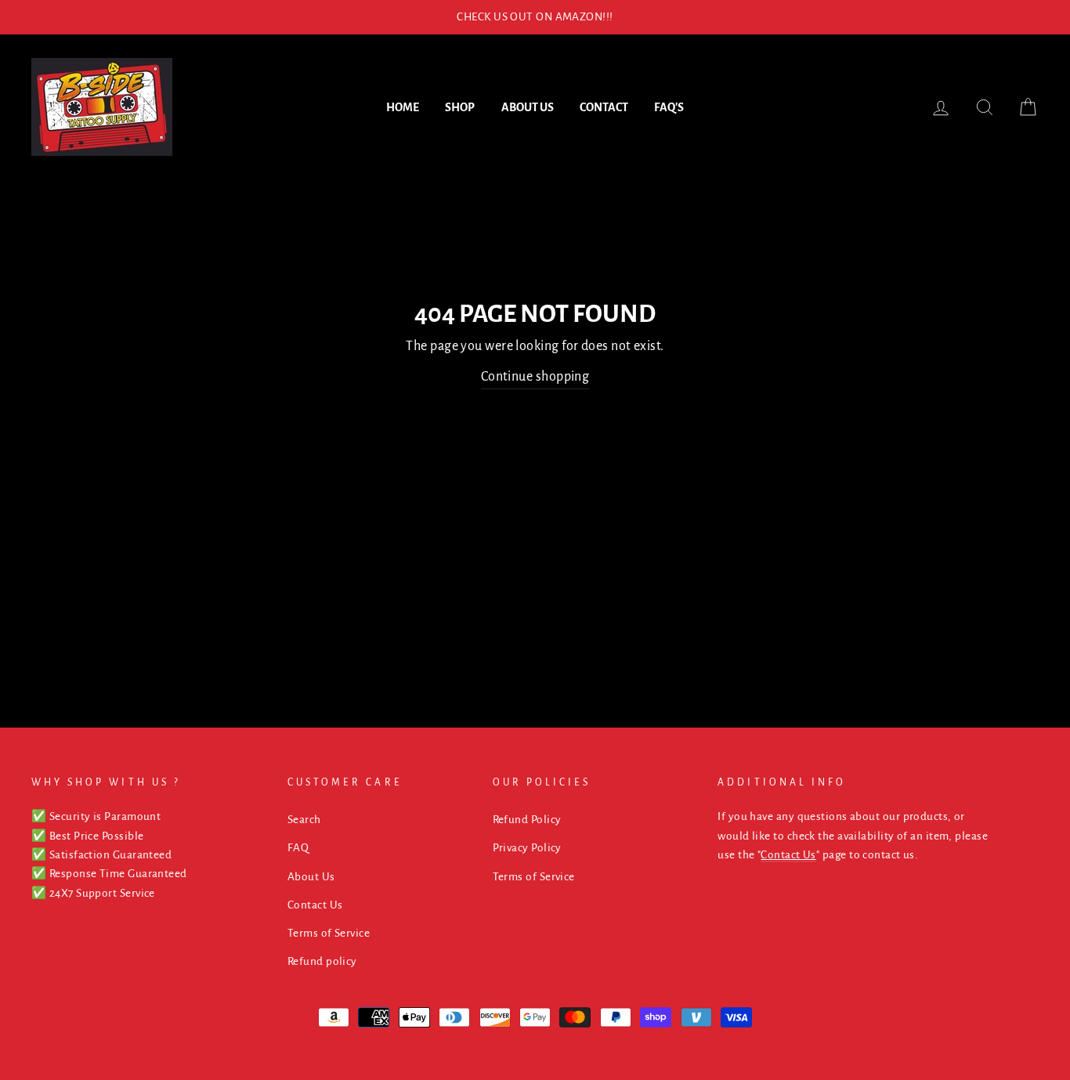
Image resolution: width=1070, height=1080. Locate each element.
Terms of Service (328, 933)
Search (304, 819)
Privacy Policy (527, 848)
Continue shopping (535, 377)
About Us (527, 107)
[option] (535, 17)
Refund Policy (527, 819)
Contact (604, 107)
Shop (460, 107)
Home (402, 107)
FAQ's (669, 107)
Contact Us (315, 905)
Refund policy (322, 961)
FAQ (298, 848)
